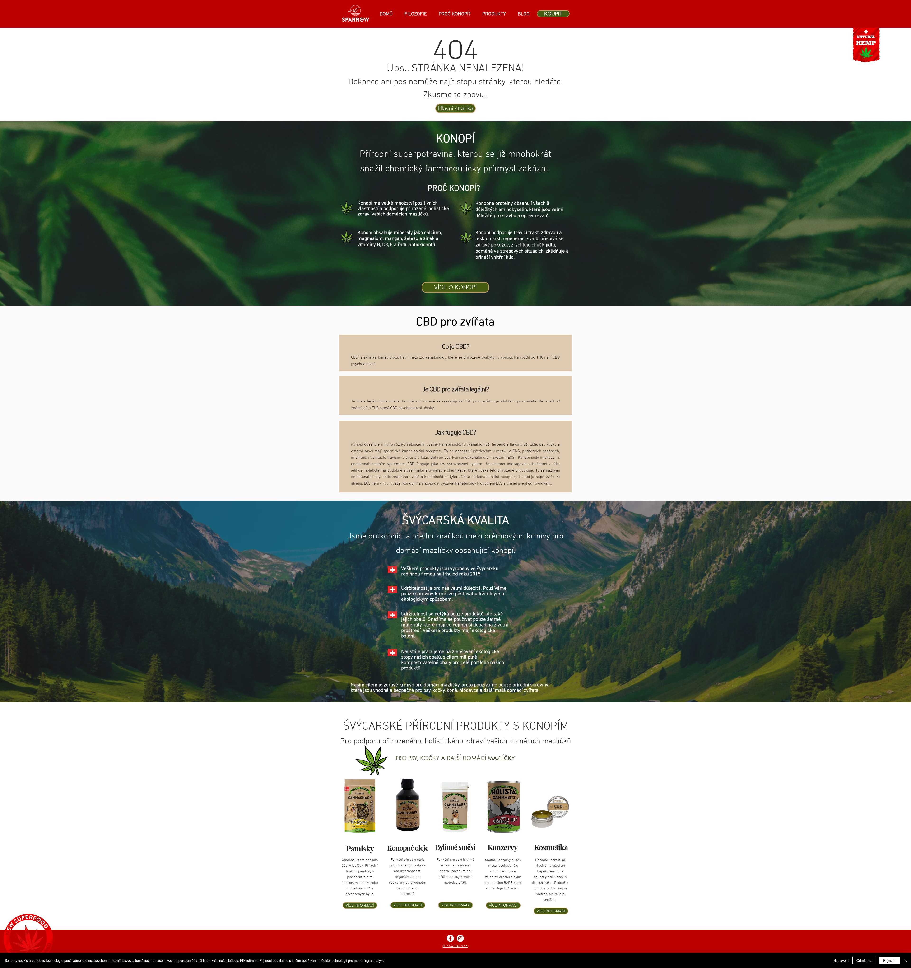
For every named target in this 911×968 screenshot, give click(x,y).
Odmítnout (864, 960)
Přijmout (889, 960)
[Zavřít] (905, 960)
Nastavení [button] (841, 960)
